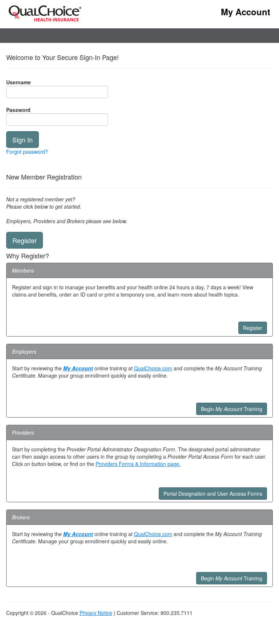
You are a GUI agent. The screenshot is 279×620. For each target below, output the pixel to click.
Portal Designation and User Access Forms (212, 493)
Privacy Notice (96, 612)
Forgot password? (27, 151)
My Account (78, 368)
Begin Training (231, 408)
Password (18, 109)
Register (24, 240)
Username (18, 82)
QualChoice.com (153, 368)
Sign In (22, 139)
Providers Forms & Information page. (138, 463)
